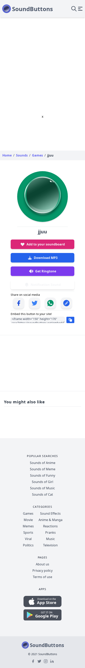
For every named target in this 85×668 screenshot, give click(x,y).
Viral (28, 539)
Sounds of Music (42, 488)
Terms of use (42, 577)
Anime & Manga (50, 520)
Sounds (22, 155)
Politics (28, 545)
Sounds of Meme (42, 469)
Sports (28, 532)
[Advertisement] (42, 62)
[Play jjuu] (42, 196)
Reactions (50, 526)
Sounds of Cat (42, 494)
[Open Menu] (80, 9)
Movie (28, 520)
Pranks (50, 532)
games (37, 155)
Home (7, 155)
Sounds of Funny (42, 475)
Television (50, 545)
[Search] (74, 9)
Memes (28, 526)
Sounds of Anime (42, 463)
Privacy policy (42, 570)
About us (42, 564)
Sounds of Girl (42, 482)
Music (50, 539)
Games (28, 513)
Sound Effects (50, 513)
